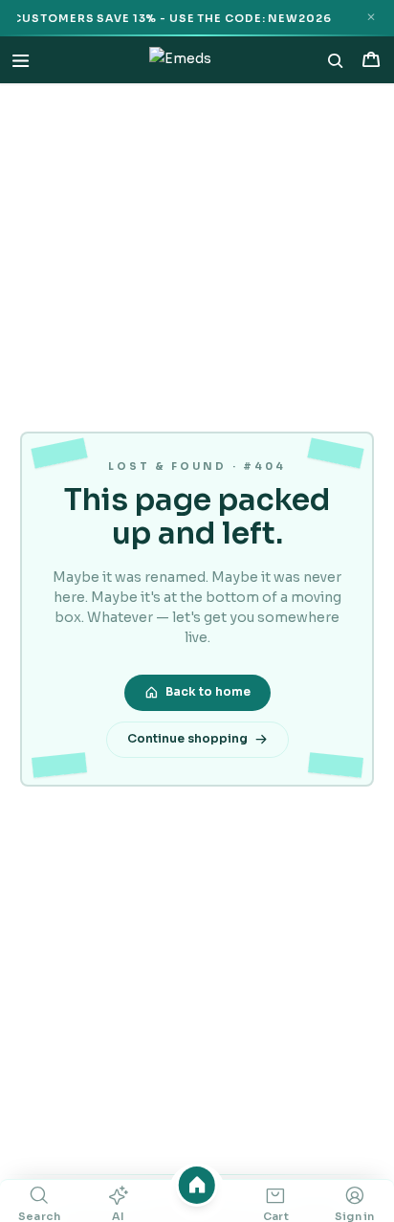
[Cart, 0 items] (370, 60)
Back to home (208, 692)
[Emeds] (180, 60)
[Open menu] (20, 60)
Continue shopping (187, 738)
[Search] (335, 60)
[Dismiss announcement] (371, 18)
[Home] (197, 1185)
